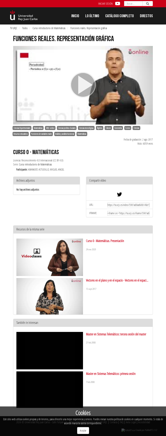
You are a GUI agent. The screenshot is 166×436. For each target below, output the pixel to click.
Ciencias (136, 128)
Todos (25, 28)
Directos (146, 16)
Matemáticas (38, 128)
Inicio (75, 16)
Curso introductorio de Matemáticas (49, 28)
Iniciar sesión (105, 3)
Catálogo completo (119, 16)
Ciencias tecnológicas (86, 128)
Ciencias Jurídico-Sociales (67, 128)
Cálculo (108, 128)
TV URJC (13, 28)
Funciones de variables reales (41, 133)
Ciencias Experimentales (22, 128)
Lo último (92, 16)
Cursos (127, 128)
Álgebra (99, 128)
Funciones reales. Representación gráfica (88, 28)
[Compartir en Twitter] (119, 195)
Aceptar (83, 430)
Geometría (118, 128)
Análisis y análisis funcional (64, 133)
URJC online (50, 128)
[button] (119, 181)
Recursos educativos (21, 133)
